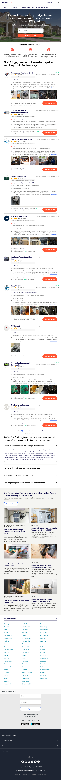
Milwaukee (43, 678)
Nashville (43, 641)
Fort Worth (43, 652)
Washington (8, 661)
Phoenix (6, 627)
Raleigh (24, 670)
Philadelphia (44, 630)
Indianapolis (8, 684)
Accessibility (38, 767)
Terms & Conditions (40, 770)
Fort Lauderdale (9, 664)
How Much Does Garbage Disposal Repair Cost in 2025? (42, 566)
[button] (15, 94)
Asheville (25, 661)
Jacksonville (8, 667)
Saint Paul (25, 644)
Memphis (43, 638)
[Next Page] (42, 431)
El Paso (42, 650)
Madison (43, 675)
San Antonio (44, 658)
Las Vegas (25, 652)
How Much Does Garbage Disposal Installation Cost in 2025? (14, 531)
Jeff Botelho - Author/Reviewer (14, 525)
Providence (44, 635)
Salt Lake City (44, 661)
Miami (6, 670)
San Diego (7, 647)
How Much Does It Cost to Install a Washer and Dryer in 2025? (44, 529)
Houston (43, 655)
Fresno (6, 632)
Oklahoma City (27, 684)
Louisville (25, 624)
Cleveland (25, 678)
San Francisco (8, 650)
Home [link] (5, 7)
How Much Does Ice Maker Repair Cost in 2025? (16, 602)
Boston (24, 632)
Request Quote (50, 103)
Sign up (30, 709)
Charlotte (25, 664)
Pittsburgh (43, 632)
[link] (30, 75)
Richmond (43, 667)
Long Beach (8, 635)
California (26, 767)
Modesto (7, 641)
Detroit (24, 635)
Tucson (6, 630)
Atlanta (6, 678)
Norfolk (42, 664)
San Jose (7, 652)
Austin (42, 644)
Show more (54, 88)
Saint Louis (25, 650)
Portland (43, 624)
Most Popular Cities (8, 691)
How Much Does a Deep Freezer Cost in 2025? (16, 565)
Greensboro (26, 667)
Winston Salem (27, 672)
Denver (6, 655)
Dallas (42, 647)
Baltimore (25, 630)
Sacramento (8, 644)
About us (5, 751)
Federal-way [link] (16, 7)
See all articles (11, 504)
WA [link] (10, 7)
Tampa (6, 675)
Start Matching (30, 35)
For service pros (7, 741)
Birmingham (8, 624)
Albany (24, 655)
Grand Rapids (26, 638)
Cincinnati (25, 675)
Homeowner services (9, 735)
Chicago (6, 681)
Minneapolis (26, 641)
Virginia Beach (45, 670)
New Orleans (26, 627)
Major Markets (10, 618)
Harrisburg (43, 627)
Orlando (6, 672)
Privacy (21, 767)
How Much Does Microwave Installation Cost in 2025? (41, 600)
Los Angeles (8, 638)
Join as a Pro (49, 2)
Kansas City (25, 647)
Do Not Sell (32, 767)
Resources (5, 746)
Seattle (42, 672)
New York (25, 658)
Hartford (6, 658)
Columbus (25, 681)
